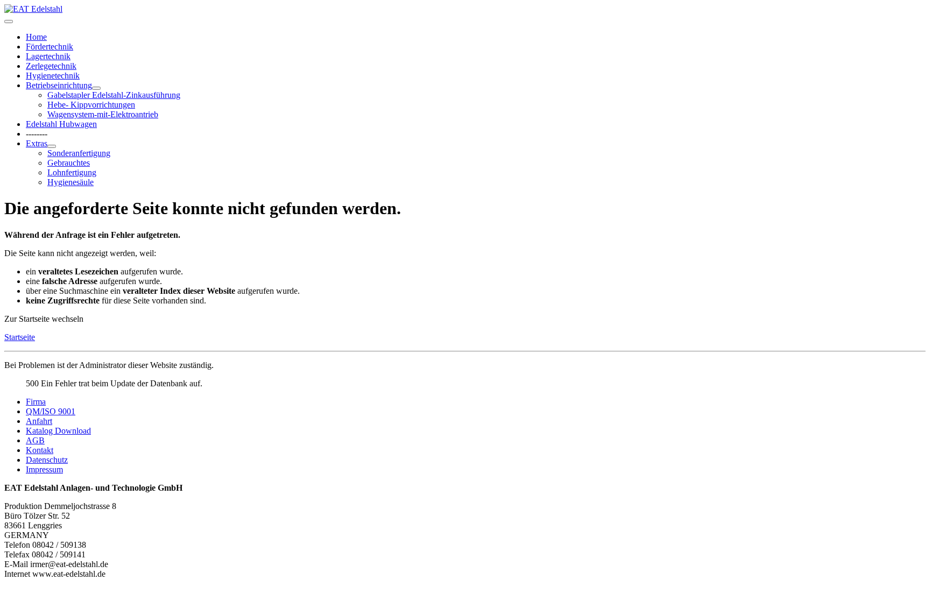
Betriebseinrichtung (59, 85)
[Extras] (51, 146)
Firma (36, 401)
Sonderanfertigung (78, 153)
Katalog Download (58, 430)
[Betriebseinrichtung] (96, 88)
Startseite (19, 337)
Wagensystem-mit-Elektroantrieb (102, 114)
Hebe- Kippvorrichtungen (91, 104)
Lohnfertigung (71, 172)
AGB (35, 440)
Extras (36, 143)
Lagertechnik (48, 56)
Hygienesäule (70, 182)
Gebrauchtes (68, 162)
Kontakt (39, 450)
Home (36, 36)
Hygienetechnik (53, 75)
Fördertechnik (49, 46)
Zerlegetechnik (51, 65)
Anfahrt (39, 421)
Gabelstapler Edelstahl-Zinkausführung (113, 95)
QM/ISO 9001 (50, 411)
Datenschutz (47, 459)
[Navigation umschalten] (8, 21)
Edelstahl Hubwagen (61, 124)
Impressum (44, 469)
